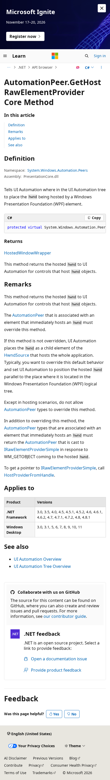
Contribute (13, 765)
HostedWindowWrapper (27, 253)
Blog (73, 758)
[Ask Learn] (78, 67)
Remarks (15, 131)
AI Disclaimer (15, 758)
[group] (55, 227)
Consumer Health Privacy (72, 765)
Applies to (16, 138)
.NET (22, 67)
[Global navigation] (5, 55)
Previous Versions (48, 758)
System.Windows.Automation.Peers (57, 170)
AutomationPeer (28, 315)
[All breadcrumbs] (8, 67)
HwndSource (16, 355)
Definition (16, 124)
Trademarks (42, 772)
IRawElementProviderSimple (31, 449)
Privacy (35, 765)
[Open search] (87, 55)
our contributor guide (64, 616)
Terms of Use (15, 772)
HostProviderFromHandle (29, 475)
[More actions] (101, 67)
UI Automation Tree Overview (42, 566)
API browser (42, 67)
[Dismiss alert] (102, 8)
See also (15, 144)
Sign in (100, 55)
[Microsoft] (55, 56)
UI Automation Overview (37, 559)
